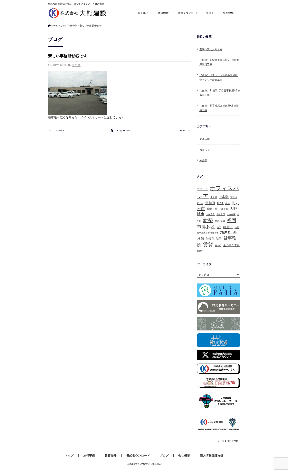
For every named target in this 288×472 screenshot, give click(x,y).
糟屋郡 (225, 232)
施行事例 (142, 13)
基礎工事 (211, 208)
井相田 (210, 203)
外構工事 (223, 209)
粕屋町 (228, 227)
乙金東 (200, 203)
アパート (202, 189)
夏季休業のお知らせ (210, 49)
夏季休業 (204, 139)
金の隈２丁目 (231, 245)
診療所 (210, 238)
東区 (217, 221)
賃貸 (208, 244)
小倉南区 (231, 214)
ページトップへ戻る (228, 441)
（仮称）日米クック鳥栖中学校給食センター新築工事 (218, 77)
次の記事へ (184, 130)
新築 (208, 220)
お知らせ (204, 149)
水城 (223, 221)
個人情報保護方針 (211, 455)
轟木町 (218, 245)
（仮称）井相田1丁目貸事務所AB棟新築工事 (219, 93)
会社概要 (229, 13)
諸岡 (219, 238)
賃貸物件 (163, 13)
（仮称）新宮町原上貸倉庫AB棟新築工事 (219, 108)
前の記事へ (58, 130)
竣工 (219, 227)
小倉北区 (220, 214)
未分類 (73, 25)
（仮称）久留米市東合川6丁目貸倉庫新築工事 (219, 62)
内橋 (227, 203)
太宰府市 (210, 214)
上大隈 (213, 197)
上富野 (224, 197)
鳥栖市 (200, 251)
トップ (69, 455)
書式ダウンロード (188, 13)
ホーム (54, 25)
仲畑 (220, 203)
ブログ (210, 13)
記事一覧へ (120, 130)
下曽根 (233, 197)
